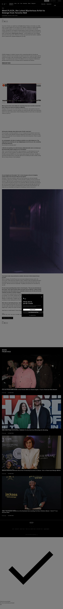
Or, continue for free (32, 315)
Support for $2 (32, 309)
